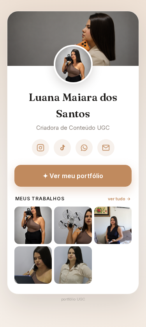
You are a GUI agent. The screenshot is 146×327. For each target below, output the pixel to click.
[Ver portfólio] (33, 225)
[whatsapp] (84, 147)
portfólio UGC (73, 299)
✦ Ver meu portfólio (73, 176)
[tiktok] (62, 147)
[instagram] (40, 147)
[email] (105, 147)
